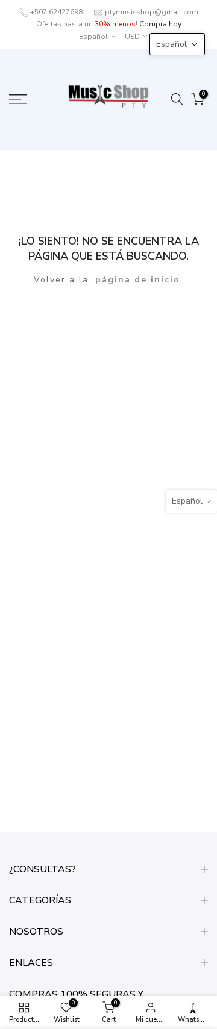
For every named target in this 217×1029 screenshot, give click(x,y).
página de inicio (137, 279)
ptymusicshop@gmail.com (151, 12)
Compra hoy (160, 24)
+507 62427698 (56, 12)
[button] (177, 44)
